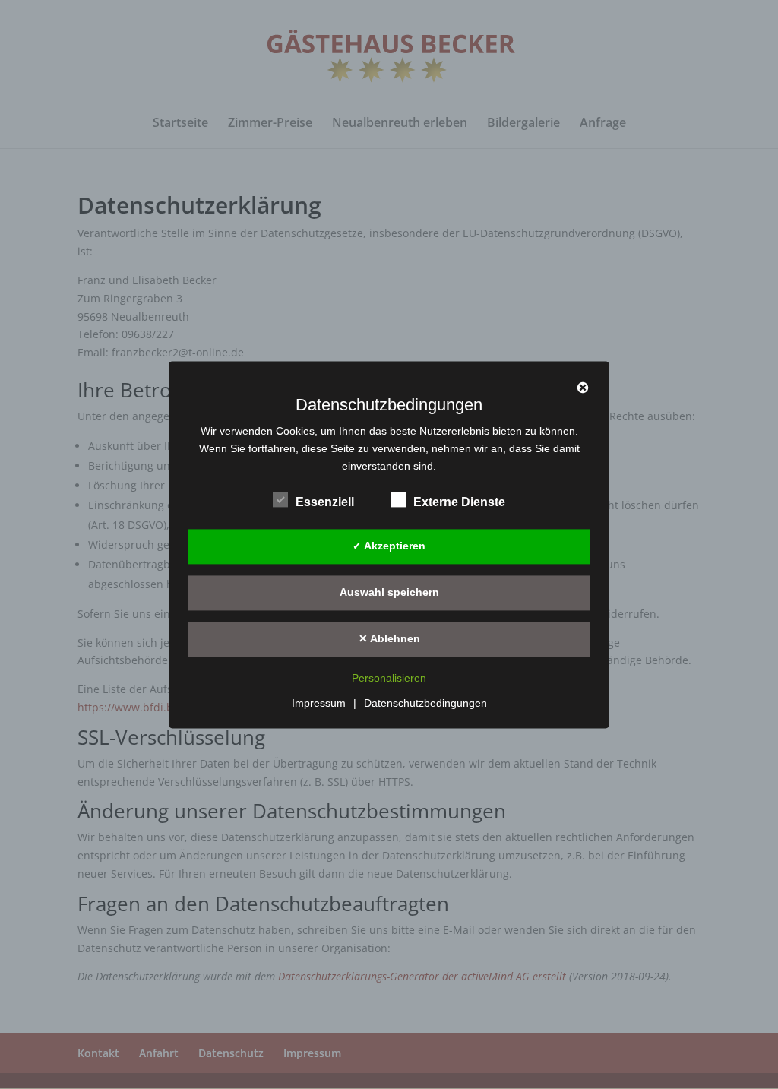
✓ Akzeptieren (389, 546)
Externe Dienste (459, 501)
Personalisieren (389, 678)
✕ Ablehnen (389, 638)
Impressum (319, 703)
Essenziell (325, 501)
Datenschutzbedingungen (425, 703)
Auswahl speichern (389, 592)
